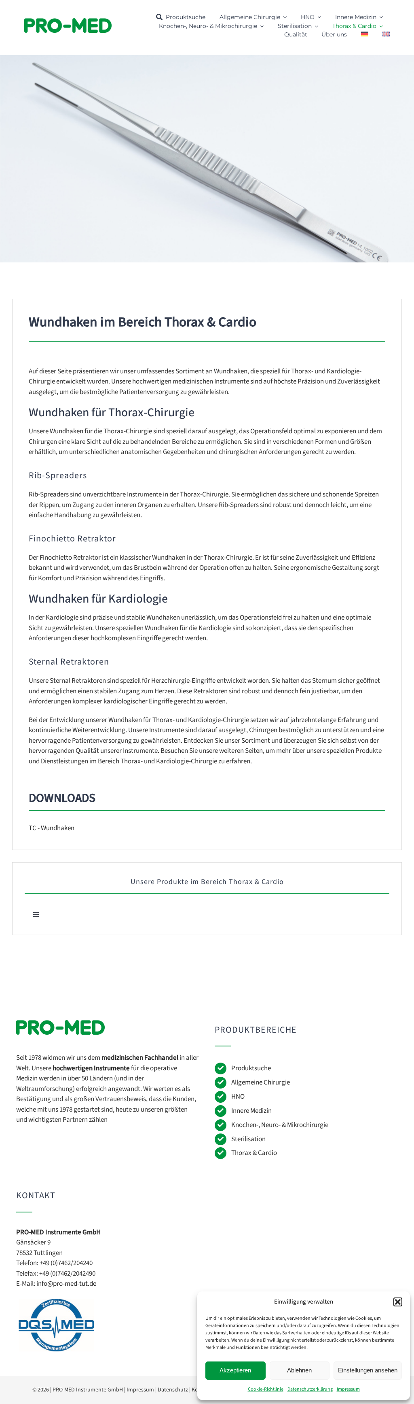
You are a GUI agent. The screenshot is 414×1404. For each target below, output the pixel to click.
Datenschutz (173, 1390)
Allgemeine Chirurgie (260, 1082)
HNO (238, 1096)
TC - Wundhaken (51, 828)
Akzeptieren (235, 1370)
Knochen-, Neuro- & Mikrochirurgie (279, 1125)
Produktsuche (251, 1068)
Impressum (348, 1389)
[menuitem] (364, 34)
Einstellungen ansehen (367, 1370)
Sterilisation (248, 1139)
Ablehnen (299, 1370)
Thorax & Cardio (254, 1153)
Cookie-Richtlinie (265, 1389)
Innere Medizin (251, 1111)
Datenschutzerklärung (310, 1389)
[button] (398, 1302)
